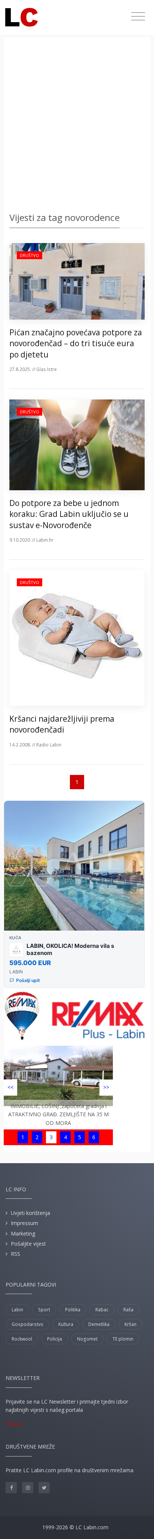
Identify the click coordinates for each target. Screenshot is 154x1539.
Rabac (101, 1309)
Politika (72, 1309)
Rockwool (22, 1339)
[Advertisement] (77, 126)
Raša (128, 1309)
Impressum (24, 1223)
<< (10, 1087)
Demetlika (99, 1324)
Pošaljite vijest (28, 1243)
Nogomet (87, 1339)
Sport (44, 1309)
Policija (54, 1339)
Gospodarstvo (27, 1324)
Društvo (29, 255)
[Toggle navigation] (138, 17)
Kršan (130, 1324)
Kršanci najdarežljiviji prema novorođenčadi (61, 724)
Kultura (65, 1324)
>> (106, 1087)
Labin (17, 1309)
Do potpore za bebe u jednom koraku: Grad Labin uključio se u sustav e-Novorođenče (69, 514)
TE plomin (123, 1339)
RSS (15, 1253)
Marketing (23, 1233)
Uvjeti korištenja (30, 1212)
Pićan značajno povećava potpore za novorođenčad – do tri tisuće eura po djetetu (75, 343)
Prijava (14, 1423)
